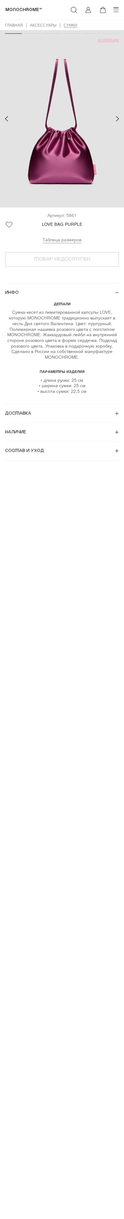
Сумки (70, 25)
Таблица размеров (62, 239)
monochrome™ (23, 10)
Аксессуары (43, 25)
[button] (6, 119)
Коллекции (108, 40)
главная (14, 25)
